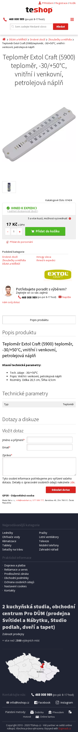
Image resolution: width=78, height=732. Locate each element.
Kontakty (9, 590)
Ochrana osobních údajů (19, 582)
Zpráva (7, 455)
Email (6, 447)
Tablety (6, 545)
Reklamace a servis (16, 569)
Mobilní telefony (49, 545)
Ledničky (7, 533)
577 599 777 (38, 500)
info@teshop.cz (19, 702)
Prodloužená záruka (16, 574)
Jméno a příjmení (13, 440)
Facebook (44, 702)
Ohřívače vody (11, 537)
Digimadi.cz (64, 728)
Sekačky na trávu (12, 549)
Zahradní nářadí (48, 549)
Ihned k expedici (46, 260)
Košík (73, 3)
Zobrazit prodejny (13, 634)
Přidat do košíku (47, 231)
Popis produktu (39, 320)
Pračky (43, 533)
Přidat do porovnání (21, 242)
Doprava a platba (14, 565)
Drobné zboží (37, 39)
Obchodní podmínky (16, 578)
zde (72, 482)
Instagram (66, 702)
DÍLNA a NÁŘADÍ (18, 39)
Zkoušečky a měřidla (60, 39)
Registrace (61, 3)
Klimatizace (9, 541)
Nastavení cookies (15, 586)
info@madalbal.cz (23, 500)
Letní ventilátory (49, 537)
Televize (44, 541)
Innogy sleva (44, 257)
